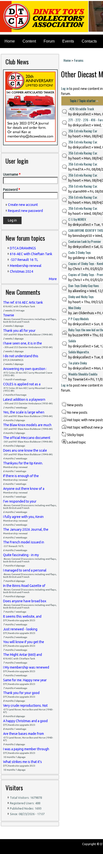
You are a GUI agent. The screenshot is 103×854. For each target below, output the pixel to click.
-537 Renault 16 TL (24, 260)
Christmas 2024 (21, 271)
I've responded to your (19, 501)
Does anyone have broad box (24, 601)
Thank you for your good (21, 693)
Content (29, 41)
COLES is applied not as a (21, 384)
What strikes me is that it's (22, 762)
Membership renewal (25, 266)
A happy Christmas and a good (25, 721)
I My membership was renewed (26, 667)
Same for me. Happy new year (25, 680)
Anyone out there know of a (23, 489)
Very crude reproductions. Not (25, 705)
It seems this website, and (22, 616)
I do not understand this (20, 356)
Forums (78, 60)
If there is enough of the (21, 476)
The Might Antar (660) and (22, 655)
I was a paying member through (26, 749)
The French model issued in (23, 542)
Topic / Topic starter (83, 100)
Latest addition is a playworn (24, 399)
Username (12, 174)
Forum (49, 41)
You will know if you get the (23, 642)
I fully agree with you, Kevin (23, 517)
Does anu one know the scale (25, 450)
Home (10, 41)
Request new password (25, 211)
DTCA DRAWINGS (23, 248)
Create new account (23, 205)
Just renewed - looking (20, 629)
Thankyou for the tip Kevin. (23, 463)
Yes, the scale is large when (23, 412)
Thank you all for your (19, 330)
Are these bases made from (23, 734)
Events (68, 41)
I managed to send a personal (24, 570)
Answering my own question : (25, 369)
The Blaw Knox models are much (27, 425)
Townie (8, 315)
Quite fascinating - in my (21, 555)
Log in (65, 88)
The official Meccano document (26, 438)
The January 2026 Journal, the (25, 529)
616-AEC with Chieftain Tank (31, 254)
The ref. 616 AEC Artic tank (23, 302)
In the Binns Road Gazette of (24, 586)
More (53, 279)
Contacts (89, 41)
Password (11, 189)
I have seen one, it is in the (22, 343)
